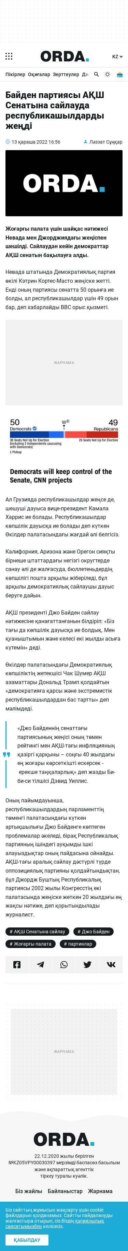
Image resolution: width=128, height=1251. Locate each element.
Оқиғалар (39, 74)
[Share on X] (87, 964)
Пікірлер (15, 74)
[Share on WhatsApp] (64, 964)
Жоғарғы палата (33, 944)
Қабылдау (27, 1240)
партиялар (80, 944)
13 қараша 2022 (29, 142)
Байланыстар (65, 1191)
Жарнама (100, 1191)
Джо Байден (96, 931)
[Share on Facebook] (17, 964)
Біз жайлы (28, 1191)
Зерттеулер (66, 74)
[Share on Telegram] (40, 964)
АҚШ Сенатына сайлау (39, 931)
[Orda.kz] (64, 1149)
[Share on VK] (111, 964)
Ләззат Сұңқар (106, 142)
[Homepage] (65, 56)
